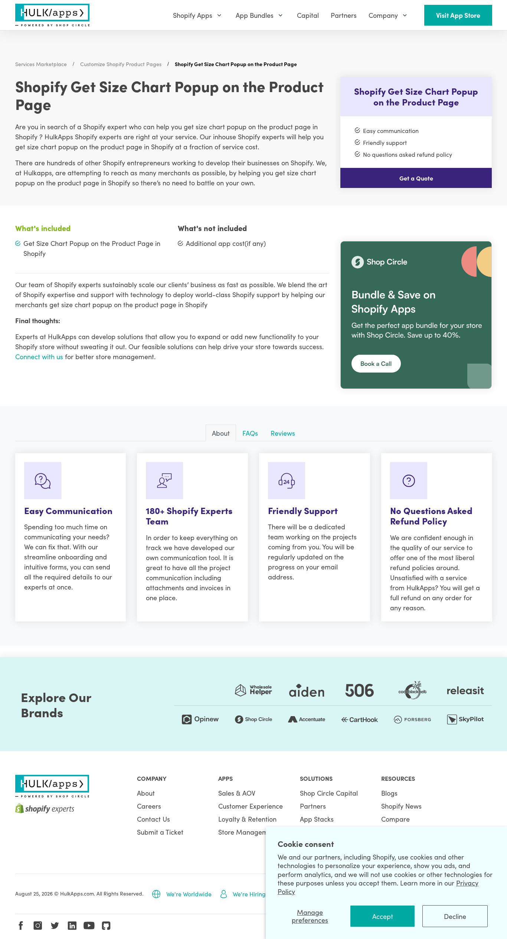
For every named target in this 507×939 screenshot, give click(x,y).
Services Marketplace (41, 64)
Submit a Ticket (160, 831)
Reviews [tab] (283, 433)
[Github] (106, 925)
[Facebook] (20, 925)
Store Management (248, 831)
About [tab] (221, 433)
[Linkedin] (72, 925)
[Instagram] (37, 925)
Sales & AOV (236, 792)
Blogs (389, 792)
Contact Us (153, 818)
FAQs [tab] (250, 433)
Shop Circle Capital (329, 792)
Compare (395, 818)
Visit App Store (458, 15)
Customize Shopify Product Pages (120, 64)
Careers (149, 805)
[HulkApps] (52, 15)
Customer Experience (250, 805)
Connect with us (39, 356)
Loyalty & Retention (247, 818)
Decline (455, 916)
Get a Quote (416, 178)
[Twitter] (54, 925)
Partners (313, 805)
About (146, 792)
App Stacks (317, 818)
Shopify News (401, 805)
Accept (382, 916)
